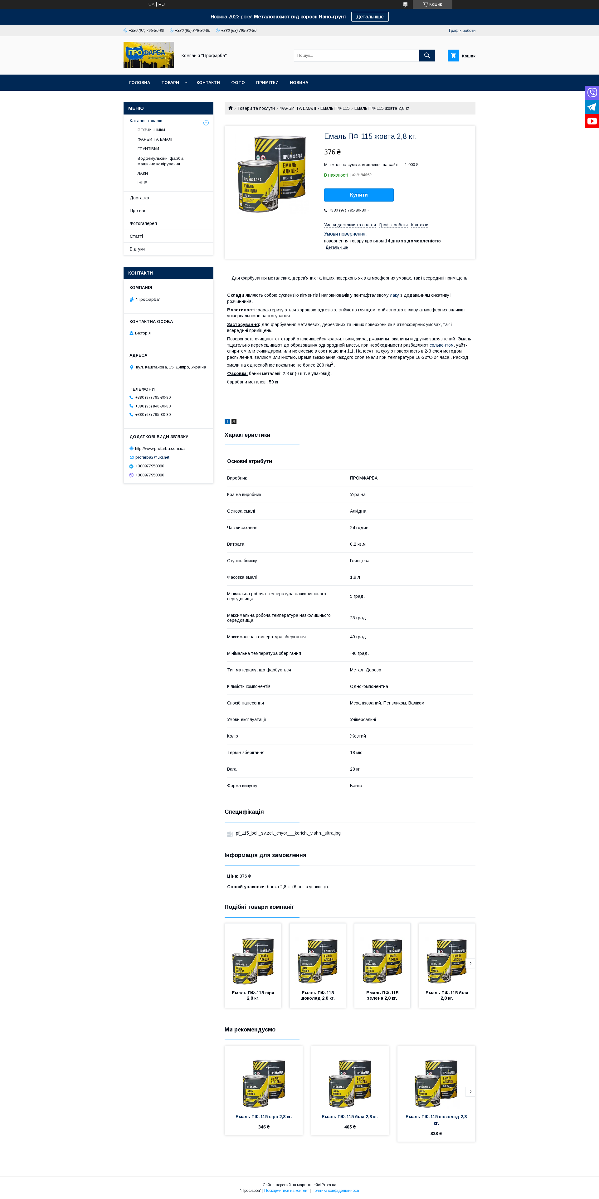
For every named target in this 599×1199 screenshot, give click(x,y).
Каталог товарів (146, 120)
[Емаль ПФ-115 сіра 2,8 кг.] (253, 955)
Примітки (267, 82)
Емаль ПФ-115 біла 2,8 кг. (448, 995)
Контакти (208, 82)
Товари (170, 82)
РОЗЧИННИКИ (151, 130)
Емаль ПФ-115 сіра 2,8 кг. (253, 995)
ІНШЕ (142, 182)
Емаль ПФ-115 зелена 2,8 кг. (383, 995)
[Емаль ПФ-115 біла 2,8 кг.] (447, 955)
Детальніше (370, 16)
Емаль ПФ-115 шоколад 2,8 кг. (317, 995)
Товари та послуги (256, 108)
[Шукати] (427, 55)
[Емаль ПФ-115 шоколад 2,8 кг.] (318, 955)
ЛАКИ (143, 173)
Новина (299, 82)
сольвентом (442, 345)
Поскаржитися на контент (286, 1190)
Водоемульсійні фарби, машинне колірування (161, 161)
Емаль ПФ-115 (335, 108)
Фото (238, 82)
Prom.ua (329, 1185)
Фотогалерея (143, 223)
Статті (136, 236)
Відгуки (137, 248)
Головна (139, 82)
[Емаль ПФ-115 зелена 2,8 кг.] (382, 955)
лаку (394, 295)
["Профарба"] (149, 66)
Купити (359, 194)
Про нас (138, 210)
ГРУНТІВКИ (148, 148)
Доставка (139, 197)
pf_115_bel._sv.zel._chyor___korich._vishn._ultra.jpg (288, 833)
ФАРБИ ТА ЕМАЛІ (298, 108)
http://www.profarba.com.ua (160, 448)
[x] (233, 422)
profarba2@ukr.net (152, 457)
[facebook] (227, 422)
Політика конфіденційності (335, 1190)
